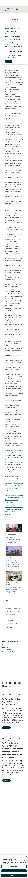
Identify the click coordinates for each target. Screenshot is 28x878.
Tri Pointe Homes (11, 534)
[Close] (26, 856)
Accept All (14, 875)
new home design (9, 605)
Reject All (14, 871)
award (7, 603)
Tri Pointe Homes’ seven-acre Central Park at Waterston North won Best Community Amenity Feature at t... (13, 564)
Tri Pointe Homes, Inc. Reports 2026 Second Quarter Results (11, 702)
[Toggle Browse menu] (22, 9)
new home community (15, 603)
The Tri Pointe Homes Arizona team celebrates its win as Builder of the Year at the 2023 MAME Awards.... (13, 540)
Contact (7, 630)
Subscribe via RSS (7, 649)
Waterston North (11, 558)
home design (17, 608)
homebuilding (17, 611)
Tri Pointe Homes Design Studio (13, 583)
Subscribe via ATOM (7, 651)
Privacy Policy (5, 863)
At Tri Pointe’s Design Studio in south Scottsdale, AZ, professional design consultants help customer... (13, 590)
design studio (9, 608)
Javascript (5, 654)
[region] (14, 866)
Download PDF (6, 647)
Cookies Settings (14, 866)
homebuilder (8, 611)
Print (3, 645)
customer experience (10, 614)
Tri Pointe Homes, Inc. (11, 57)
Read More (6, 727)
